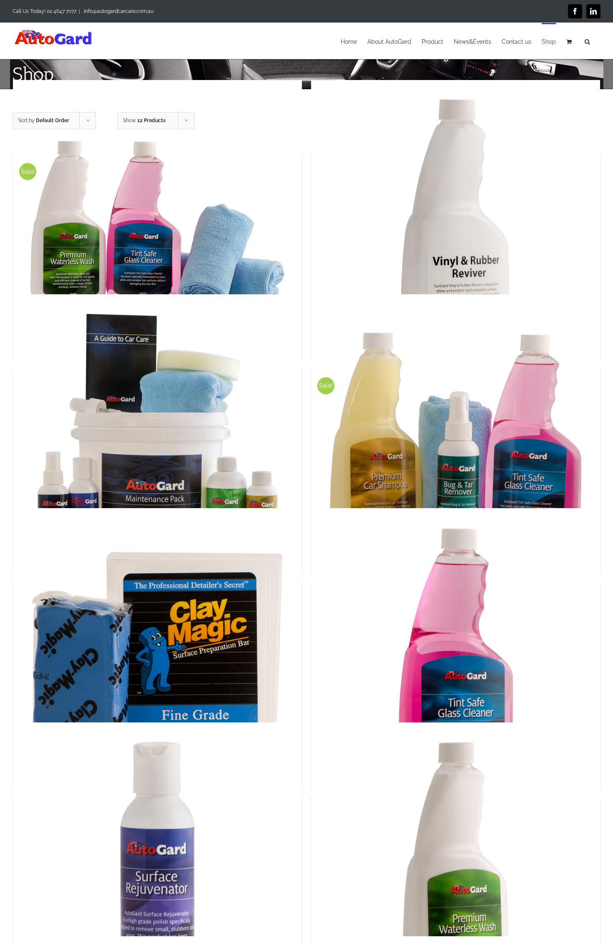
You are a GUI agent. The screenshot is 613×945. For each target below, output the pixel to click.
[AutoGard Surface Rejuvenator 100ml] (157, 867)
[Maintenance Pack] (157, 439)
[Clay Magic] (157, 653)
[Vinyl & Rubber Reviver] (455, 225)
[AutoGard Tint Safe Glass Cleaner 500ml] (455, 653)
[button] (587, 41)
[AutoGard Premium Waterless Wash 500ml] (455, 867)
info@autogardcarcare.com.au (118, 11)
